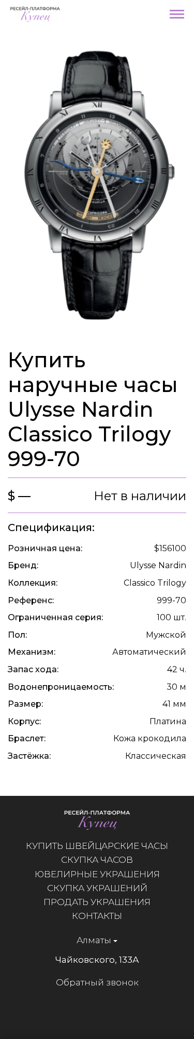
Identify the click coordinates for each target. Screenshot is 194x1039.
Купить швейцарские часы (97, 846)
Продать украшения (97, 902)
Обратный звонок (97, 982)
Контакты (97, 916)
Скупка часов (97, 860)
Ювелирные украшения (97, 874)
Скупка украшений (97, 888)
